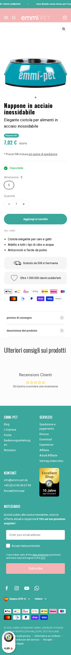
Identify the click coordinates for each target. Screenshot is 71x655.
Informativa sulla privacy (17, 636)
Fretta (7, 435)
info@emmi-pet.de (16, 480)
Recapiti (47, 639)
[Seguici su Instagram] (16, 588)
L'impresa (10, 429)
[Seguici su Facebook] (6, 588)
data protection (40, 554)
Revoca (44, 434)
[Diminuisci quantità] (9, 204)
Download (45, 439)
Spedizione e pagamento (47, 426)
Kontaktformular (14, 490)
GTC (43, 558)
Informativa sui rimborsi (47, 636)
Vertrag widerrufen (51, 460)
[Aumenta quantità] (24, 204)
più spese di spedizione (43, 154)
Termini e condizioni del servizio (21, 639)
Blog (6, 424)
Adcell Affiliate (48, 455)
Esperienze (46, 444)
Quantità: (9, 196)
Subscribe (36, 568)
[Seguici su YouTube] (26, 588)
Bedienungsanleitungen (17, 442)
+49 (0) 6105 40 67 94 (17, 485)
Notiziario (10, 450)
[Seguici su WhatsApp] (36, 588)
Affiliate (44, 450)
